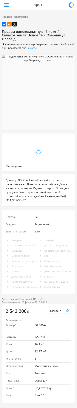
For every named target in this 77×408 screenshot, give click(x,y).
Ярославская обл (16, 48)
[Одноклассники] (9, 24)
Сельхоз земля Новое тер (20, 44)
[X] (14, 24)
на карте (32, 48)
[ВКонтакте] (4, 24)
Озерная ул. (43, 44)
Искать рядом (14, 166)
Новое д (55, 44)
